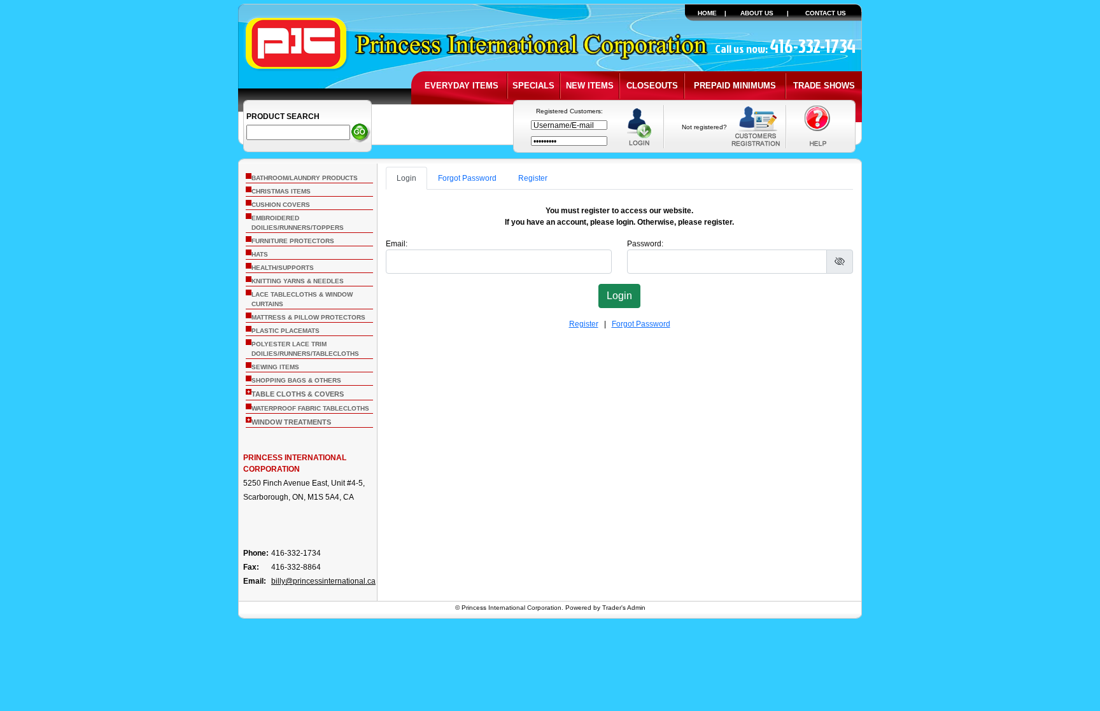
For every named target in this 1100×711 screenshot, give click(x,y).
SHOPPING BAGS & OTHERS (296, 380)
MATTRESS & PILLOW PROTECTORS (308, 317)
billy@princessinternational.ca (323, 581)
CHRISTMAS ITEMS (281, 191)
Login (406, 178)
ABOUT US (756, 13)
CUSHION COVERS (280, 204)
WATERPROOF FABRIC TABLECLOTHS (310, 408)
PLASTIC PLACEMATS (285, 330)
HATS (259, 254)
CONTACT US (825, 13)
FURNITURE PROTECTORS (292, 240)
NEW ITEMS (590, 85)
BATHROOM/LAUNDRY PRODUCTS (304, 177)
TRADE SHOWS (824, 85)
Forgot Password (467, 178)
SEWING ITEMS (275, 366)
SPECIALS (533, 85)
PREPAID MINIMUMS (735, 85)
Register (532, 178)
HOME (707, 13)
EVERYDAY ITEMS (461, 85)
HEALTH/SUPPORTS (282, 267)
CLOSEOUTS (652, 85)
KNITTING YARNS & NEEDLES (297, 281)
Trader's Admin (623, 607)
